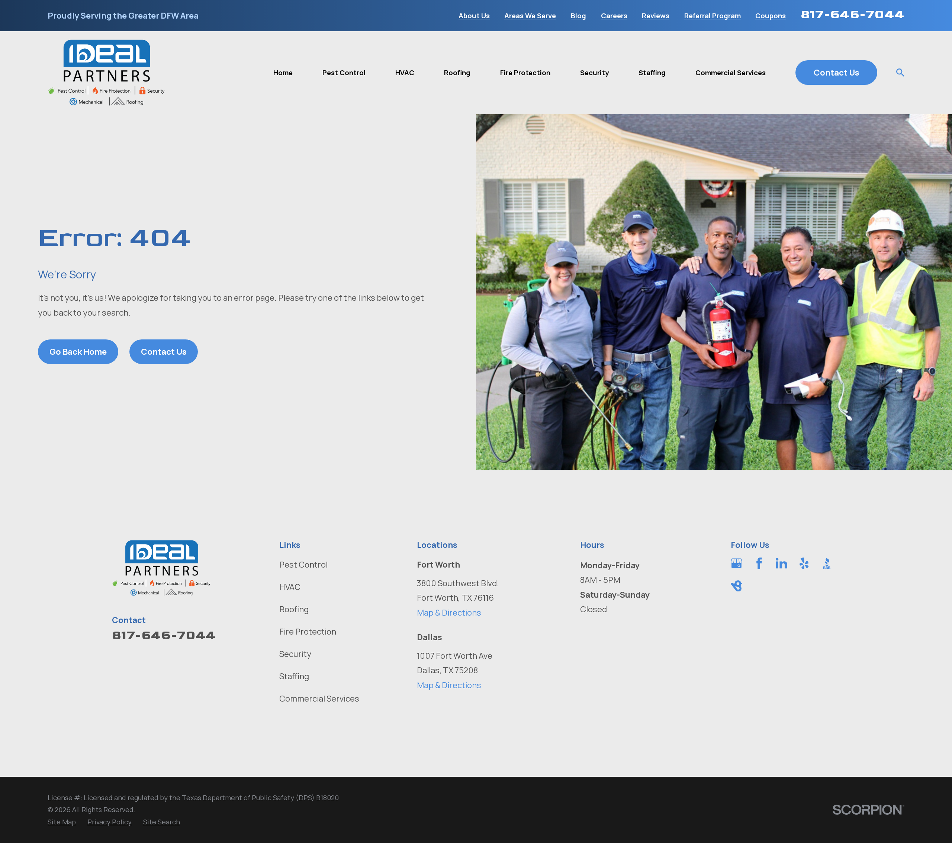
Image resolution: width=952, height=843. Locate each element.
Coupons (770, 15)
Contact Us (836, 72)
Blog (578, 15)
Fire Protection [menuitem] (525, 72)
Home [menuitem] (283, 72)
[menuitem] (62, 822)
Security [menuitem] (594, 72)
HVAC (289, 587)
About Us (474, 15)
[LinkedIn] (781, 563)
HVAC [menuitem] (404, 72)
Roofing (294, 609)
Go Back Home (78, 351)
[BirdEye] (736, 586)
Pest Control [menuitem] (344, 72)
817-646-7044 (852, 14)
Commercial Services (319, 698)
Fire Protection (307, 631)
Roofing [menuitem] (457, 72)
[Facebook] (759, 563)
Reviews (655, 15)
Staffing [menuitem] (652, 72)
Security (295, 654)
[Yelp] (804, 563)
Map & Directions (449, 612)
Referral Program (712, 15)
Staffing (294, 676)
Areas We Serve (530, 15)
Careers (614, 15)
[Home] (107, 72)
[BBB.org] (827, 563)
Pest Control (303, 564)
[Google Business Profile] (736, 563)
